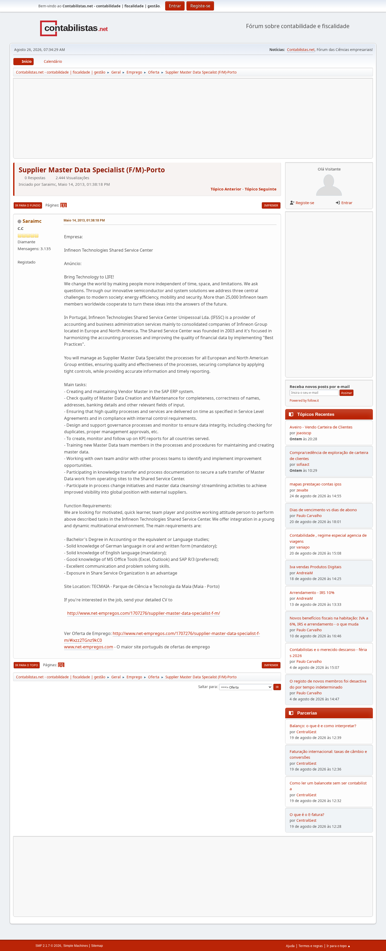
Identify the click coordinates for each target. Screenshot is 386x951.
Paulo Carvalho (309, 515)
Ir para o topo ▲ (339, 946)
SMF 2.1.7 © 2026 (48, 946)
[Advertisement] (175, 118)
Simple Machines (75, 946)
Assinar (346, 393)
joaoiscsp (303, 433)
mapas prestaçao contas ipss (315, 484)
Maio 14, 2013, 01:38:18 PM (84, 220)
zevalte (302, 490)
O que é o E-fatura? (307, 814)
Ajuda (290, 946)
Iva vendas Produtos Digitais (315, 566)
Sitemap (97, 946)
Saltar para (207, 686)
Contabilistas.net (301, 49)
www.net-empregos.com (88, 647)
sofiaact (302, 464)
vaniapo (303, 547)
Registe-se (305, 202)
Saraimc (32, 221)
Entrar (346, 202)
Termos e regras (311, 946)
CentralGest (306, 732)
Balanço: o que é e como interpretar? (323, 725)
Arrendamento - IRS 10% (312, 592)
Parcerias (307, 713)
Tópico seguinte (261, 189)
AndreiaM (304, 573)
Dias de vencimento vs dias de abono (323, 509)
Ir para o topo (26, 665)
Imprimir (271, 205)
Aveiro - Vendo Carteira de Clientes (321, 427)
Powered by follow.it (304, 400)
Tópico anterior (226, 189)
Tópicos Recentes (315, 414)
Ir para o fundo (27, 205)
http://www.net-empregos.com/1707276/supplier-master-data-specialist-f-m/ (143, 613)
